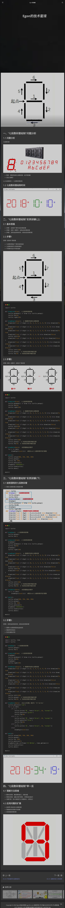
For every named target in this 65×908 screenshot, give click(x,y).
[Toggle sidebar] (2, 2)
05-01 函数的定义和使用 (54, 879)
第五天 (37, 122)
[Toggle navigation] (62, 2)
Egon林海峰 (32, 2)
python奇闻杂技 (31, 122)
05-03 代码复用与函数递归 (11, 879)
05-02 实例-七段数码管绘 (32, 118)
